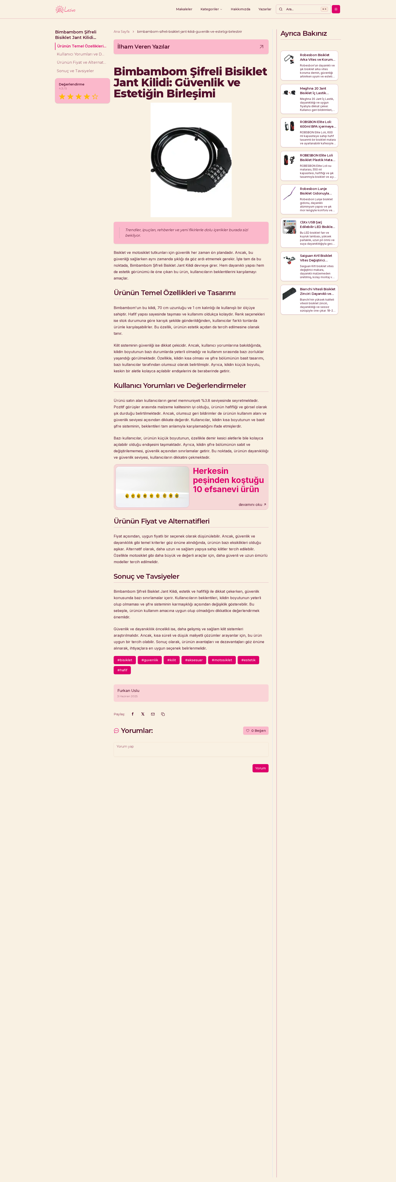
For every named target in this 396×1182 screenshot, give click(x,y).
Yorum (260, 768)
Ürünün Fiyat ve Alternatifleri (81, 62)
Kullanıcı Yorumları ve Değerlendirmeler (81, 54)
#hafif (122, 670)
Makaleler (184, 9)
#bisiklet (124, 660)
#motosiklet (222, 660)
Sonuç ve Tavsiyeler (75, 71)
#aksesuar (194, 660)
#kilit (171, 660)
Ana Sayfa (121, 32)
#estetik (248, 660)
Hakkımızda (240, 9)
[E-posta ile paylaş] (153, 714)
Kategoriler (210, 9)
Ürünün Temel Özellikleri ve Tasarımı (81, 46)
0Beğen (258, 731)
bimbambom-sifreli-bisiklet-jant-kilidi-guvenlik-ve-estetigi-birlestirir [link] (189, 32)
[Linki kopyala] (163, 714)
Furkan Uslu (128, 690)
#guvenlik (149, 660)
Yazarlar (264, 9)
